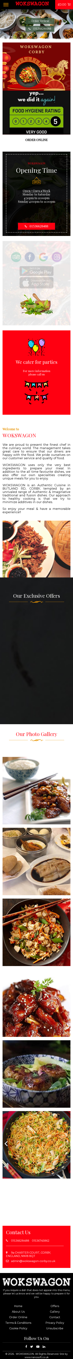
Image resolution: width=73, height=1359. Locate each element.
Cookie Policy (18, 1328)
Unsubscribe (54, 1328)
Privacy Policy (54, 1322)
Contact (54, 1317)
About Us (18, 1311)
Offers (55, 1306)
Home (18, 1306)
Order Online (40, 21)
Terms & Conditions (18, 1322)
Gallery (55, 1311)
